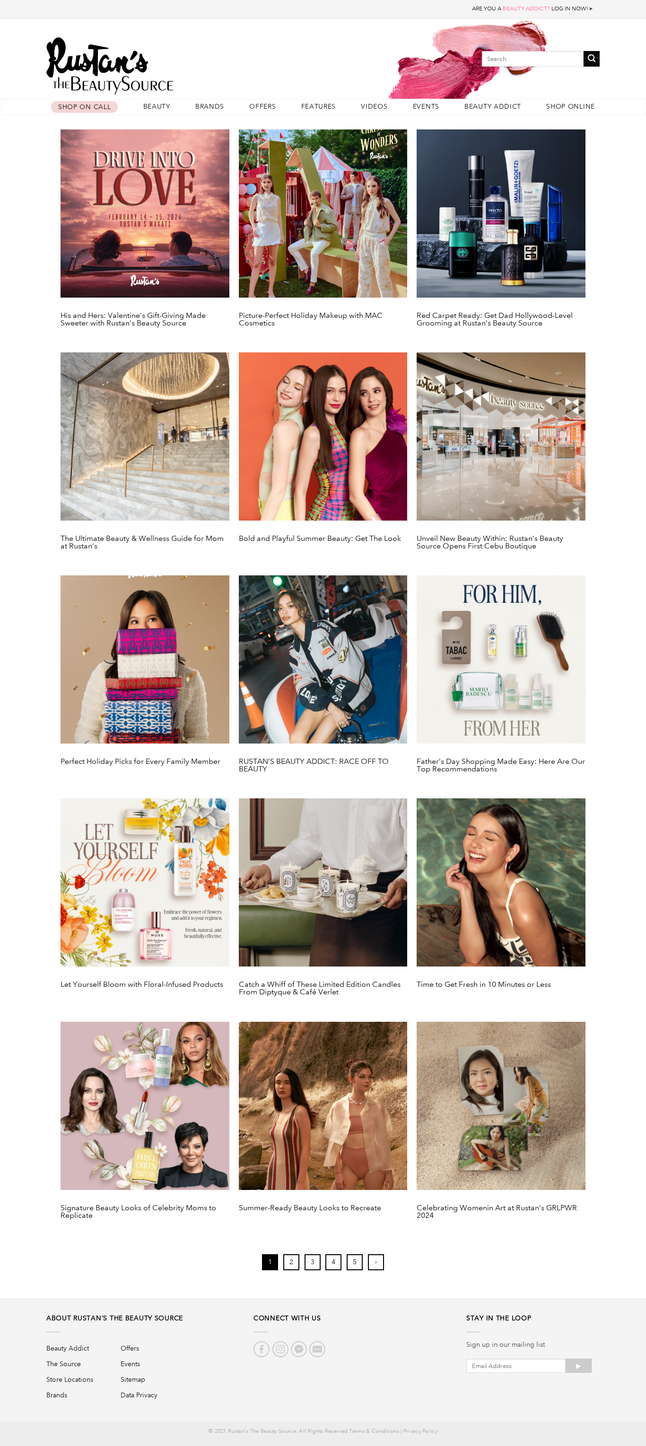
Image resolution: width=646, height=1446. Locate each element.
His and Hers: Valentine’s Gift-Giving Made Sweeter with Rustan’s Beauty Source (133, 319)
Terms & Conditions (374, 1431)
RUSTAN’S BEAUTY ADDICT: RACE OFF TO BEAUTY (314, 765)
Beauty (156, 107)
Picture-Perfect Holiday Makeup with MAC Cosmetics (311, 319)
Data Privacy (139, 1395)
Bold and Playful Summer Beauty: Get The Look (320, 539)
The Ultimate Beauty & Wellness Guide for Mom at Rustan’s (142, 542)
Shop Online (570, 107)
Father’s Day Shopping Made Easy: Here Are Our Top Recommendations (501, 765)
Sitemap (133, 1379)
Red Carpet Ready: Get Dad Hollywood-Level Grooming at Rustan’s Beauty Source (495, 319)
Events (426, 107)
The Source (63, 1364)
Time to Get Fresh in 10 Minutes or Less (484, 985)
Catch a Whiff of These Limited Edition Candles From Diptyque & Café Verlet (320, 988)
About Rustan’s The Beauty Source (114, 1318)
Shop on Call (84, 107)
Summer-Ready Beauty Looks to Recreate (310, 1208)
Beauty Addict (492, 107)
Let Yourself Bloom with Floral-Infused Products (142, 985)
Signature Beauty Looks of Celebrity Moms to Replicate (138, 1211)
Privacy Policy (420, 1431)
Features (318, 107)
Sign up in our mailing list (505, 1344)
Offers (262, 107)
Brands (209, 107)
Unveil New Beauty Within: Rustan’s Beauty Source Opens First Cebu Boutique (490, 542)
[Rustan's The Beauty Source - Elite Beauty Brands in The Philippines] (152, 62)
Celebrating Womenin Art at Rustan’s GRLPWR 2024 (497, 1211)
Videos (374, 107)
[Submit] (592, 59)
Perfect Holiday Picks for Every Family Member (140, 762)
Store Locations (69, 1379)
